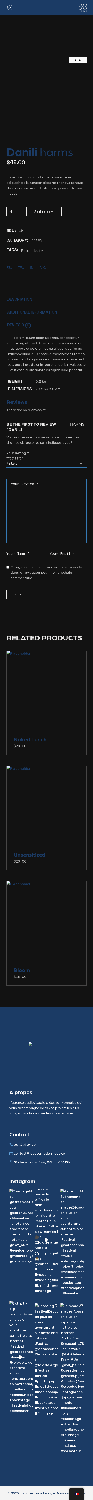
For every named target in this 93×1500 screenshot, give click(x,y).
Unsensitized (29, 854)
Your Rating (17, 453)
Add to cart (44, 212)
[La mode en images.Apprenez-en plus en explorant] (72, 1378)
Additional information (32, 312)
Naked (30, 739)
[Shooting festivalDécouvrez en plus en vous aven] (46, 1359)
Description (19, 299)
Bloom (22, 969)
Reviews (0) (19, 325)
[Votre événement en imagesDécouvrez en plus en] (72, 1242)
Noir (38, 250)
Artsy (36, 240)
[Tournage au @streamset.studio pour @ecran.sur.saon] (21, 1226)
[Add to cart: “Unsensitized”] (46, 809)
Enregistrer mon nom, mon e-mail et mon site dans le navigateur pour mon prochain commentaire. (46, 572)
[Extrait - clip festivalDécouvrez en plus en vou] (21, 1357)
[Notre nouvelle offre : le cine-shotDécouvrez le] (46, 1239)
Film (25, 250)
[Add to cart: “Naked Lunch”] (46, 693)
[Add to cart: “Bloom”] (46, 924)
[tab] (19, 300)
